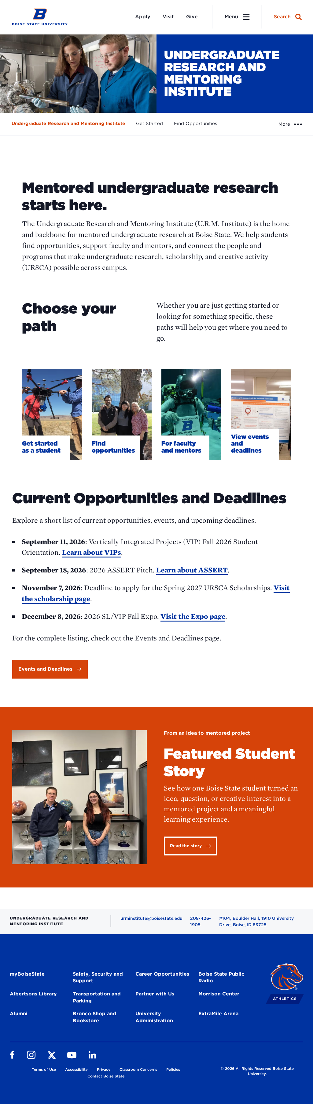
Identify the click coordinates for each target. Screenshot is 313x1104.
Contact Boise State (105, 1076)
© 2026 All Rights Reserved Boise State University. (257, 1071)
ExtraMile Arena (218, 1013)
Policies (173, 1069)
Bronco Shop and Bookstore (94, 1017)
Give (192, 17)
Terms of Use (44, 1069)
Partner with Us (154, 994)
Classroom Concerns (138, 1069)
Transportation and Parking (97, 997)
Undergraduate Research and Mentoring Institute (68, 123)
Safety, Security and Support (98, 977)
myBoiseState (27, 974)
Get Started (149, 123)
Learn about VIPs (91, 552)
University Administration (154, 1017)
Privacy (103, 1069)
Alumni (19, 1013)
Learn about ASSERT (192, 569)
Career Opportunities (162, 974)
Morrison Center (218, 994)
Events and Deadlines (45, 669)
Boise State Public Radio (221, 977)
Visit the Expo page (192, 616)
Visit (168, 17)
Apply (142, 17)
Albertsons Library (33, 994)
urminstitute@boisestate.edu (151, 918)
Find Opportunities (195, 123)
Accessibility (76, 1069)
